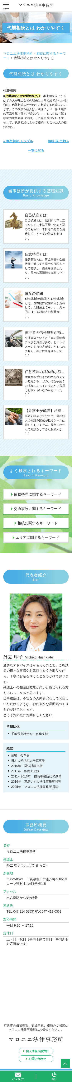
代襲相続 (9, 90)
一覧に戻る (36, 150)
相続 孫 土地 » (58, 141)
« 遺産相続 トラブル (18, 141)
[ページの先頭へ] (65, 1063)
